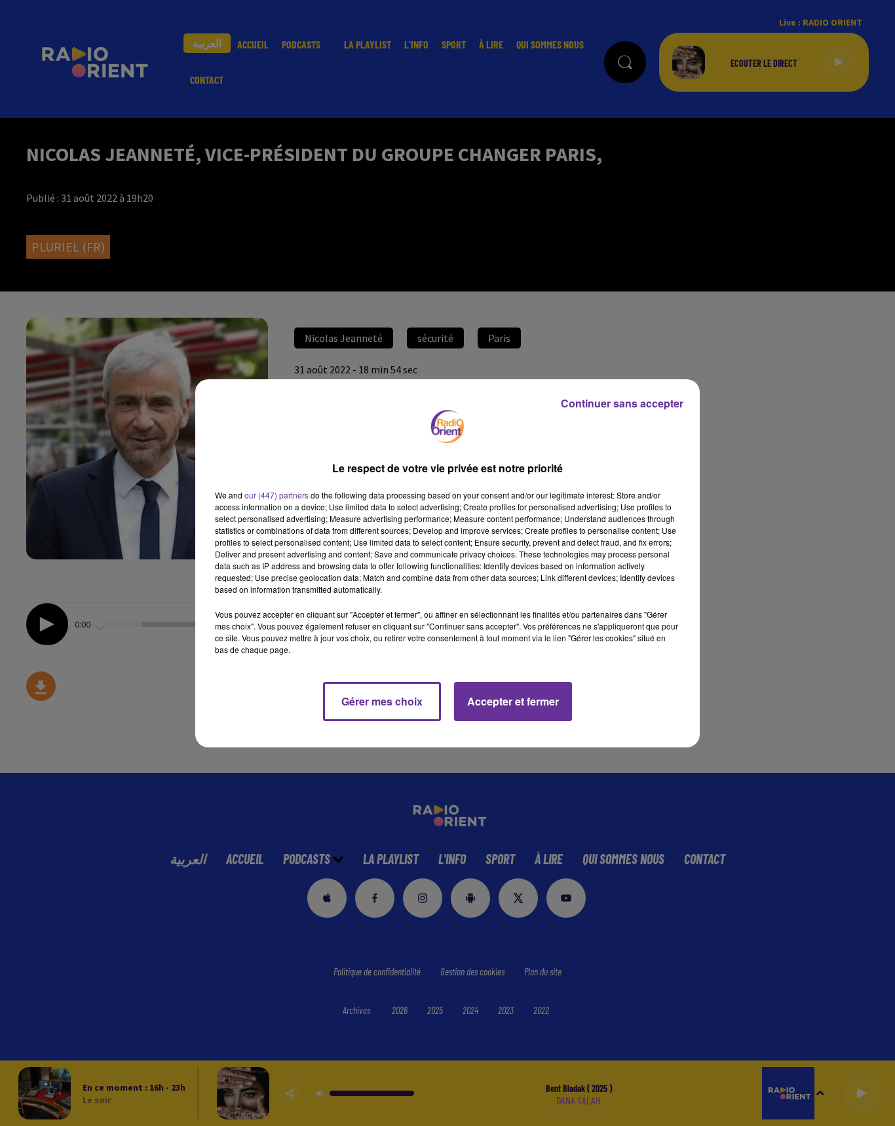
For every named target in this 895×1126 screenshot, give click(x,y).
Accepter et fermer (513, 701)
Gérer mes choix (382, 701)
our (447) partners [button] (276, 494)
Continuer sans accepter (622, 403)
